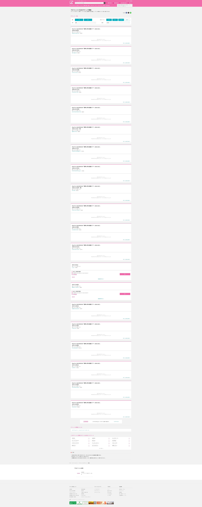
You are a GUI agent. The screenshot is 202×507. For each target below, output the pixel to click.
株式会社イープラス (122, 489)
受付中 (115, 19)
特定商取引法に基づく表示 (73, 493)
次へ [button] (125, 274)
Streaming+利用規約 (72, 490)
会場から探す (116, 2)
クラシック (92, 5)
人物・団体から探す (123, 2)
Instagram (110, 493)
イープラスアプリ (96, 489)
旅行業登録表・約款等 (72, 496)
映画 (104, 5)
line (130, 12)
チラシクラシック (96, 490)
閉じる (131, 4)
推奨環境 (82, 493)
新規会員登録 (83, 489)
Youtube (110, 492)
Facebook (110, 490)
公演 (79, 19)
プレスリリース (121, 490)
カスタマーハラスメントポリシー (86, 496)
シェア (126, 12)
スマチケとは (116, 421)
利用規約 (70, 489)
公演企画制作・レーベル (122, 495)
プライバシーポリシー (72, 492)
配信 (88, 19)
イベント (81, 5)
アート (96, 5)
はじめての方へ (83, 495)
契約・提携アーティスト (122, 493)
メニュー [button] (130, 2)
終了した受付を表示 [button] (126, 43)
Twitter (128, 12)
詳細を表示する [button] (100, 278)
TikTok (110, 495)
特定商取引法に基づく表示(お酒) (74, 495)
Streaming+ (108, 5)
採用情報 (120, 492)
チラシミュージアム (97, 492)
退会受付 (82, 490)
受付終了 (127, 19)
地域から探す (110, 2)
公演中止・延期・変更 (84, 492)
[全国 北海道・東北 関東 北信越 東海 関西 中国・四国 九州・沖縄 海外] (85, 23)
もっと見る (100, 448)
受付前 (109, 19)
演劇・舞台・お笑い (87, 5)
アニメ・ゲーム (100, 5)
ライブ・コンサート (72, 5)
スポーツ (77, 5)
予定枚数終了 (121, 19)
